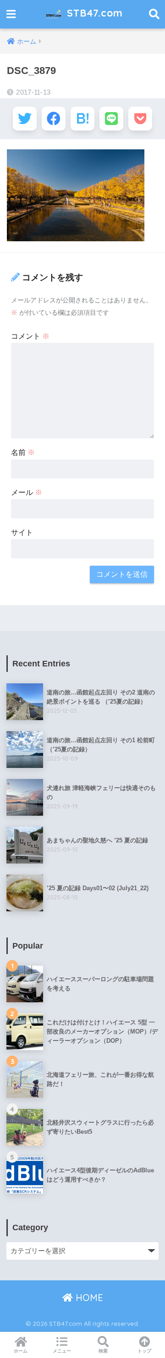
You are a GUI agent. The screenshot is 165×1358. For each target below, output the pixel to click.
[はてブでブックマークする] (82, 119)
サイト (22, 532)
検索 (103, 1350)
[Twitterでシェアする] (25, 119)
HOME (88, 1297)
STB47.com (93, 12)
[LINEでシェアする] (111, 119)
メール (26, 492)
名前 (23, 452)
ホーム (21, 1350)
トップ (144, 1350)
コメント (30, 336)
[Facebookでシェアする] (54, 119)
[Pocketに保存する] (140, 119)
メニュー (62, 1350)
